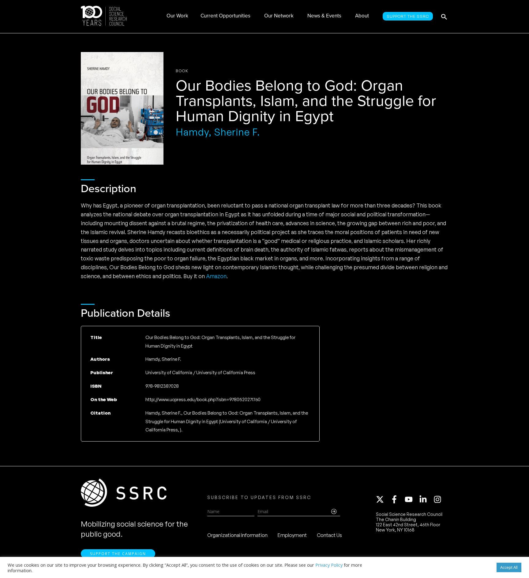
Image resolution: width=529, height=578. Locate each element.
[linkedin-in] (426, 499)
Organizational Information (237, 535)
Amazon (216, 276)
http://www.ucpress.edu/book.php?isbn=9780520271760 (203, 399)
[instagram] (438, 499)
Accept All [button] (509, 567)
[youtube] (411, 499)
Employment (292, 535)
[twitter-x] (382, 499)
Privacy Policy (329, 565)
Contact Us (329, 535)
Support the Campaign (118, 553)
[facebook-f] (397, 499)
